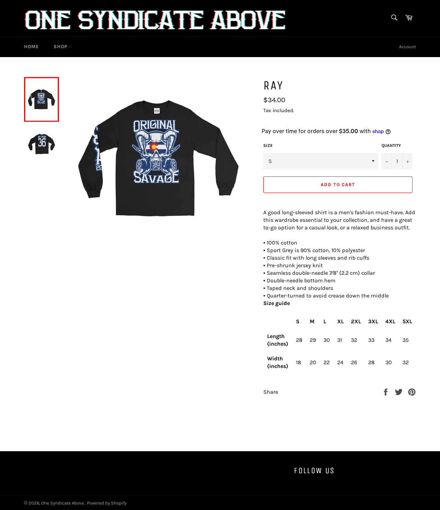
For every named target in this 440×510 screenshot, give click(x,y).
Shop (61, 47)
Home (31, 47)
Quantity (391, 145)
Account (407, 46)
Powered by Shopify (106, 503)
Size (268, 145)
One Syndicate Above (63, 503)
